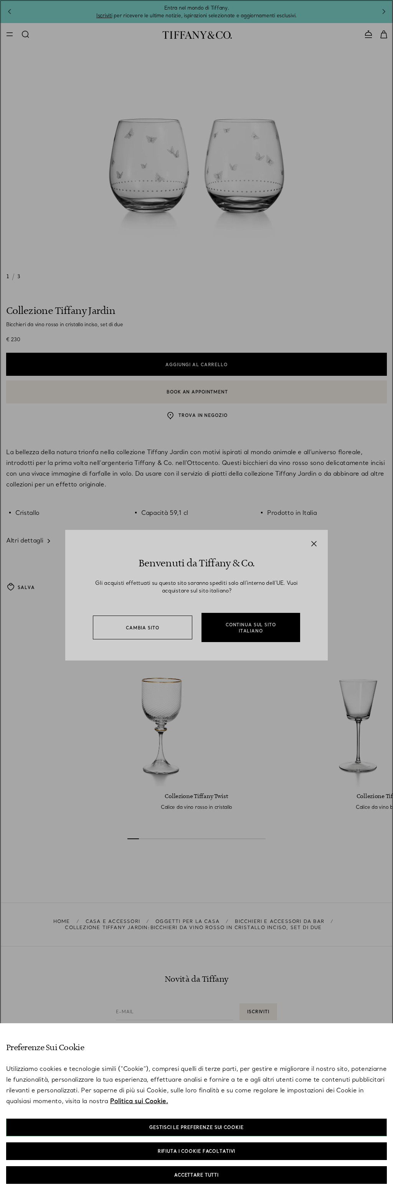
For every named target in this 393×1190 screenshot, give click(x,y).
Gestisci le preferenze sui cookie (196, 1127)
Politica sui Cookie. (139, 1101)
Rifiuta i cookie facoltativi (197, 1151)
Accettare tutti (196, 1175)
